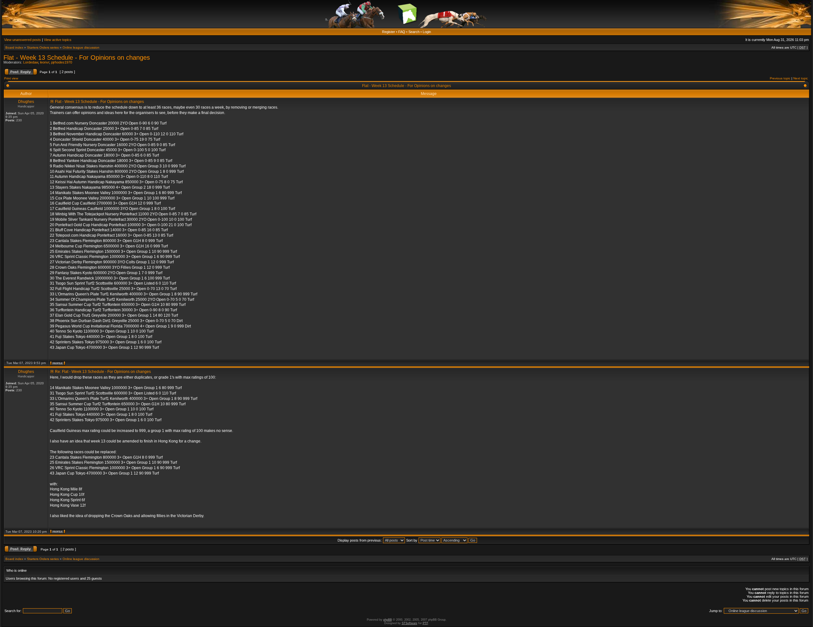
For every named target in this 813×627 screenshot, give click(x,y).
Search (414, 32)
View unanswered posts (22, 40)
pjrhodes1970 (61, 62)
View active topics (57, 40)
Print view (11, 78)
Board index (14, 47)
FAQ (401, 32)
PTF (425, 623)
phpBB (387, 619)
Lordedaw (30, 62)
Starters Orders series (43, 47)
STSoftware (409, 623)
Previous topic (780, 78)
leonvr (44, 62)
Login (427, 32)
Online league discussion (81, 47)
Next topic (800, 78)
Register (388, 32)
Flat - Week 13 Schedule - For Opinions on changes (76, 57)
